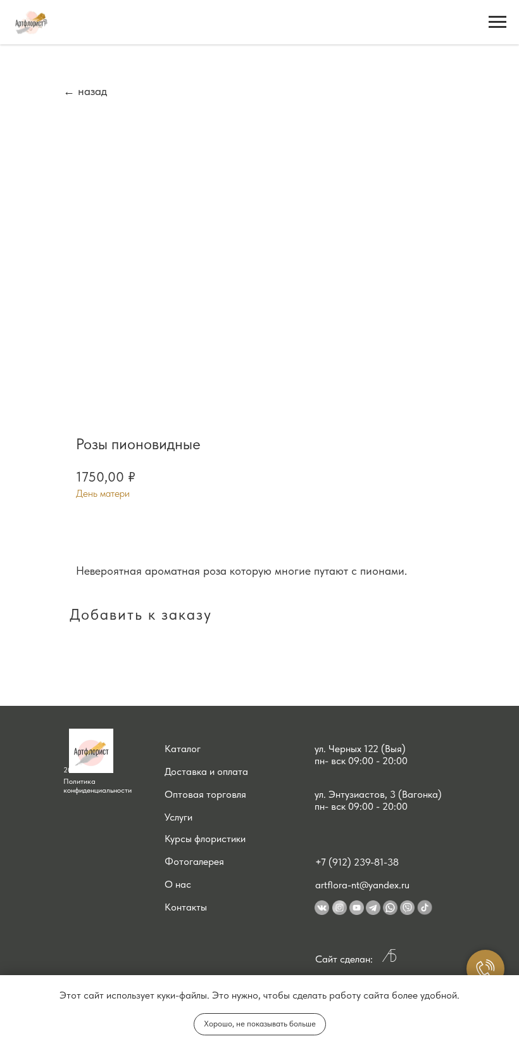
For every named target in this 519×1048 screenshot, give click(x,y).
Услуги (178, 817)
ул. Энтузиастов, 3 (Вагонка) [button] (378, 794)
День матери (103, 493)
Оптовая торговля (205, 794)
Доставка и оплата (206, 771)
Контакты (186, 907)
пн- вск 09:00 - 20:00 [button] (361, 761)
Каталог (183, 749)
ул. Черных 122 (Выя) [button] (360, 749)
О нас (178, 884)
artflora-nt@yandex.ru (362, 885)
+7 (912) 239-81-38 (357, 862)
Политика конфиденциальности (97, 786)
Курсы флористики (205, 839)
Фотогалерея (194, 861)
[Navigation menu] (497, 22)
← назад (85, 91)
